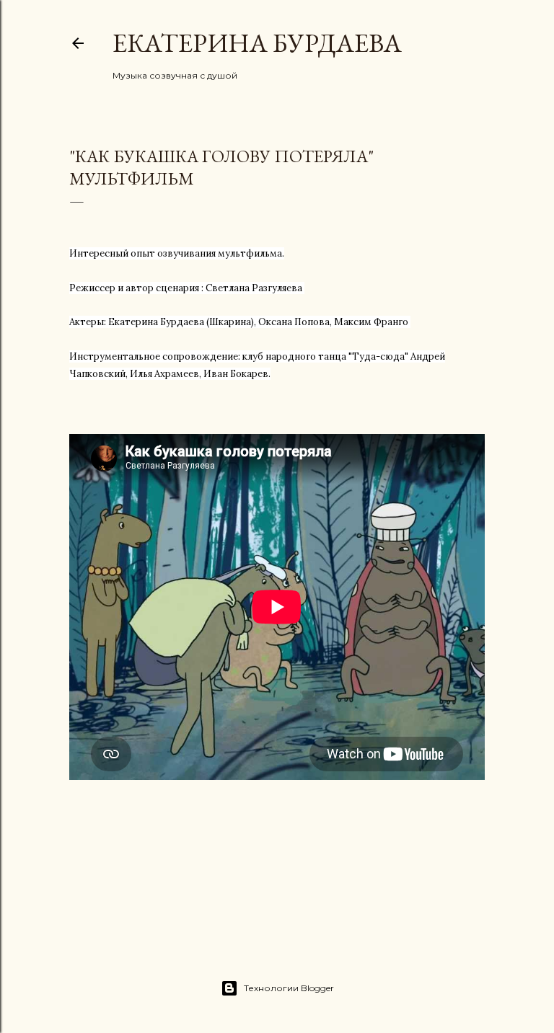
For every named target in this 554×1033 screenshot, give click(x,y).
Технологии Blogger (289, 988)
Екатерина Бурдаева (257, 43)
